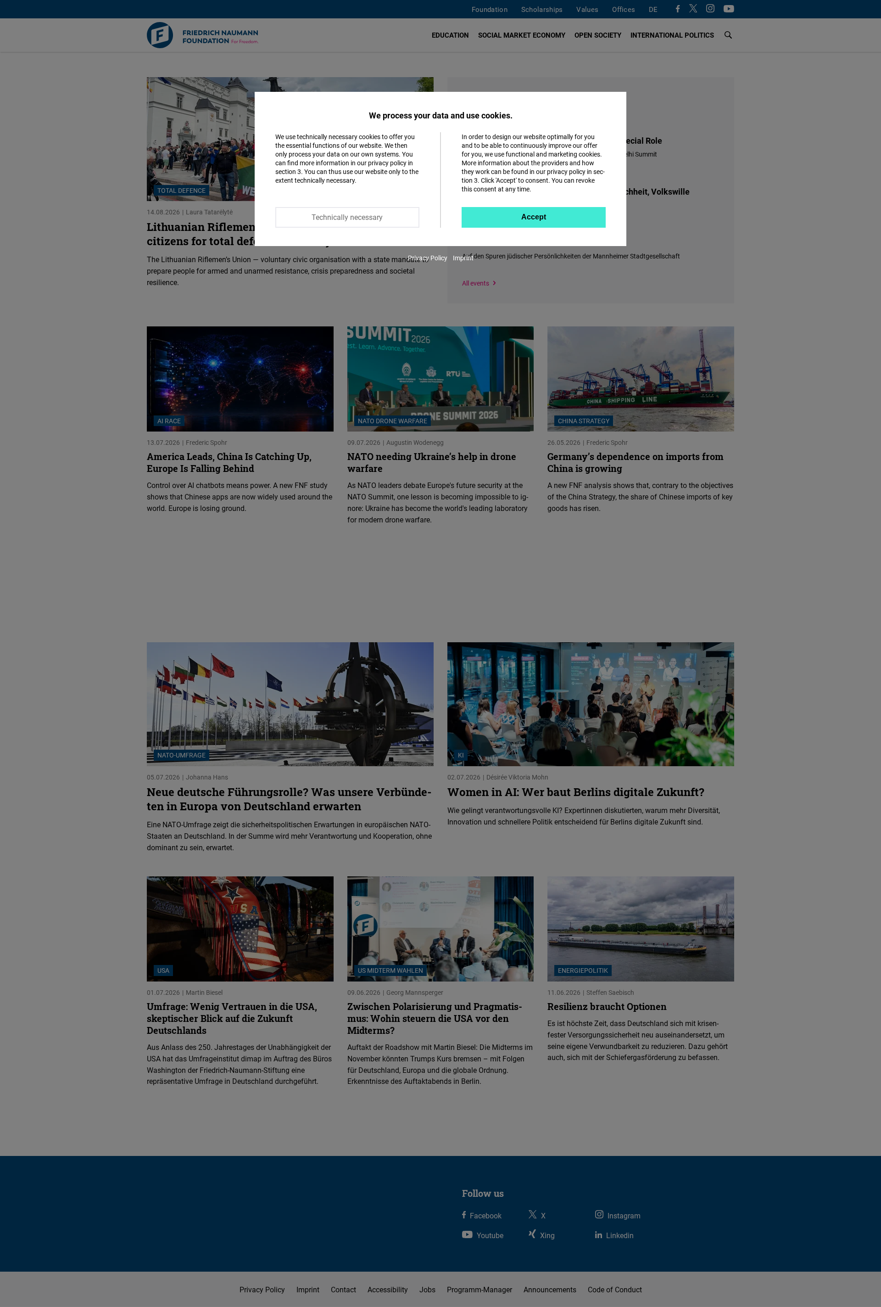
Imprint (463, 257)
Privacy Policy (427, 257)
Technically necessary (347, 217)
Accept (533, 217)
